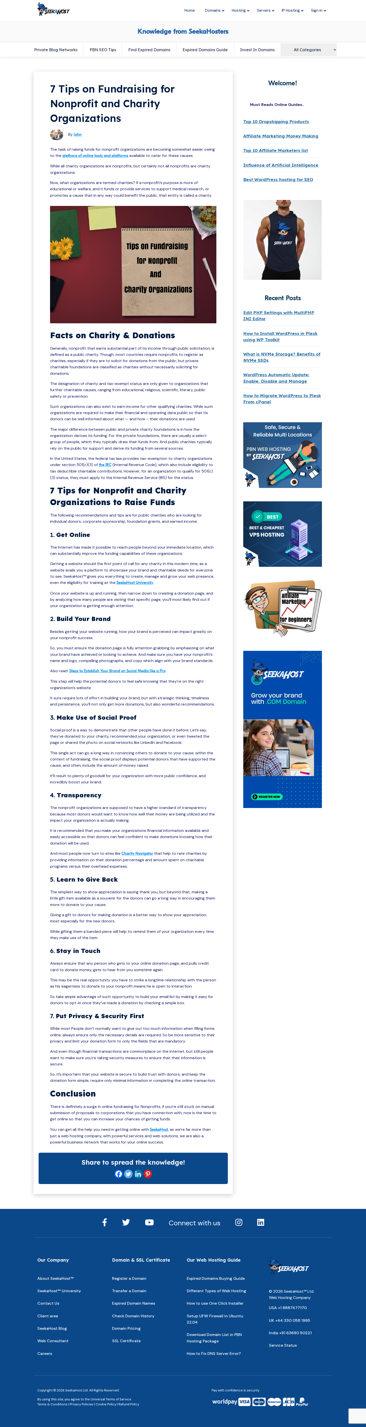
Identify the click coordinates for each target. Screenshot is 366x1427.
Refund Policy (129, 1404)
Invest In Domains (257, 49)
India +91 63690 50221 (290, 1332)
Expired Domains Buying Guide (216, 1278)
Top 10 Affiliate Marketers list (275, 150)
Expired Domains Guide (205, 49)
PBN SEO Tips (103, 49)
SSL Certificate (126, 1340)
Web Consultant (52, 1340)
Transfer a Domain (129, 1290)
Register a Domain (129, 1278)
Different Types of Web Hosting (216, 1290)
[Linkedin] (138, 1174)
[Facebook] (118, 1174)
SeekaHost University (135, 582)
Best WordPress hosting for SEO (278, 179)
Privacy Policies (81, 1404)
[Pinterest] (147, 1174)
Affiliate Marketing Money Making (280, 136)
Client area (47, 1316)
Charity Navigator (137, 853)
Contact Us (48, 1303)
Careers (44, 1353)
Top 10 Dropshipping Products (276, 121)
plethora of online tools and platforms (95, 155)
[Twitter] (128, 1174)
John (78, 134)
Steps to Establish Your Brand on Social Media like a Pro (117, 671)
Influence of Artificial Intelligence (280, 165)
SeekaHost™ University (59, 1290)
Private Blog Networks (55, 49)
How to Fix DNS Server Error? (214, 1353)
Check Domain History (133, 1316)
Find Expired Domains (149, 49)
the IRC (105, 465)
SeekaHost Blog (52, 1328)
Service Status (283, 1345)
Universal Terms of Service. (111, 1399)
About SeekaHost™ (55, 1278)
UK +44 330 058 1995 (289, 1320)
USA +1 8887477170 (288, 1307)
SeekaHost (159, 1129)
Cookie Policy (106, 1404)
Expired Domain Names (133, 1303)
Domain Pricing (126, 1328)
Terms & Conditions (52, 1404)
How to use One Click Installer (215, 1303)
